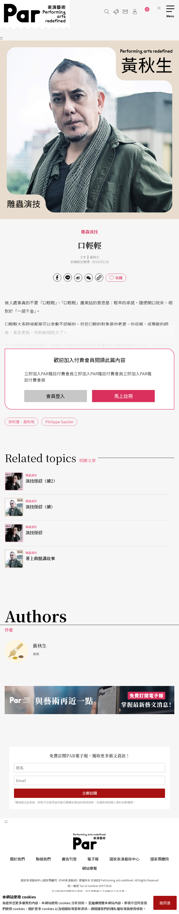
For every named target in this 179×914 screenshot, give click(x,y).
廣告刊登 (69, 859)
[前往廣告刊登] (116, 11)
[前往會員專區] (134, 11)
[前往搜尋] (106, 11)
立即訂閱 (89, 793)
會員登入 (55, 396)
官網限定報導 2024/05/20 (89, 261)
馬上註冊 (123, 396)
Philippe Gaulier (59, 421)
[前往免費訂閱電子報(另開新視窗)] (89, 700)
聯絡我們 (43, 859)
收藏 (119, 277)
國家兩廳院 (159, 859)
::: (159, 7)
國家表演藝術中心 (124, 859)
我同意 (165, 903)
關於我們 (17, 859)
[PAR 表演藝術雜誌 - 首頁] (35, 14)
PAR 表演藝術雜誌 (89, 841)
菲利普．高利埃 (149, 345)
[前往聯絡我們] (125, 11)
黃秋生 (95, 257)
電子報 (93, 859)
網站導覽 (89, 868)
